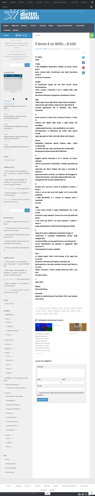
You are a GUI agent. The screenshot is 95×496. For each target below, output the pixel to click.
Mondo (4, 2)
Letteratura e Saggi (12, 330)
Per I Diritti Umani (42, 49)
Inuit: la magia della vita (23, 188)
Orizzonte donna (11, 417)
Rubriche (21, 2)
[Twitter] (20, 35)
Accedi (7, 459)
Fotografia (9, 326)
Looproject (33, 493)
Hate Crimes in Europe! (13, 405)
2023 (6, 91)
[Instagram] (23, 35)
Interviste (39, 2)
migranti (73, 311)
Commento (40, 366)
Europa (9, 369)
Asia (8, 364)
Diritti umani (66, 308)
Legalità (9, 442)
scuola (50, 313)
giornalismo (79, 308)
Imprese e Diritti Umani (13, 409)
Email (64, 379)
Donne (8, 438)
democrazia (55, 308)
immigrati (50, 311)
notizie (78, 311)
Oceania (9, 373)
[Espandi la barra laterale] (91, 35)
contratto (49, 308)
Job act (63, 311)
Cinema (9, 322)
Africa (8, 356)
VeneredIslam (10, 430)
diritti (60, 308)
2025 (19, 91)
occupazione (38, 313)
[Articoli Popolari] (13, 99)
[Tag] (26, 99)
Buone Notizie (10, 400)
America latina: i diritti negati (14, 396)
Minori (8, 447)
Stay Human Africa (12, 426)
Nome (39, 379)
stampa (55, 313)
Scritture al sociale (9, 104)
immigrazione (57, 311)
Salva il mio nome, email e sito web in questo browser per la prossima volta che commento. (60, 394)
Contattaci (84, 2)
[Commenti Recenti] (20, 99)
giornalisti (38, 311)
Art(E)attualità (9, 314)
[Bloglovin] (28, 35)
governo (44, 311)
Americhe (9, 360)
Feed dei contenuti (10, 464)
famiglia (73, 308)
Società (30, 2)
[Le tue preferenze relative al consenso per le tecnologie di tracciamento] (92, 493)
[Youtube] (25, 35)
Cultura (47, 2)
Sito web (39, 386)
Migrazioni (13, 2)
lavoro (68, 311)
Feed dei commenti (10, 468)
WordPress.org (9, 472)
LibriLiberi (9, 413)
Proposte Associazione (60, 2)
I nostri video (74, 2)
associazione (42, 308)
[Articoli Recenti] (7, 99)
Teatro (8, 335)
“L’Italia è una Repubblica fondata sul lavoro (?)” (16, 147)
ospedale (45, 313)
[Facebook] (17, 35)
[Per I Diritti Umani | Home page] (21, 14)
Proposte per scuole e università (16, 388)
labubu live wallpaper (11, 193)
